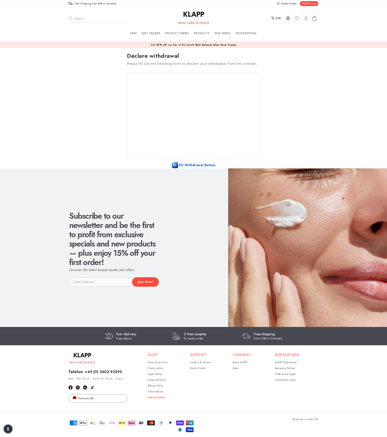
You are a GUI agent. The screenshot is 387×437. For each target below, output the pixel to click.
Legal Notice (155, 374)
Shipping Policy (157, 379)
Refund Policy (155, 385)
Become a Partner (285, 368)
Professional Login (285, 374)
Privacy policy (155, 368)
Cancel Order (156, 397)
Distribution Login (285, 379)
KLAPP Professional (286, 362)
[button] (177, 33)
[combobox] (99, 18)
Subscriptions (155, 391)
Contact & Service (200, 362)
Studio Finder (198, 368)
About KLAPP (240, 362)
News (236, 368)
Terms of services (157, 362)
